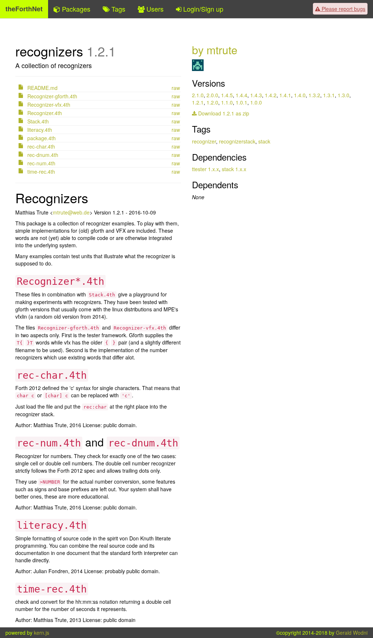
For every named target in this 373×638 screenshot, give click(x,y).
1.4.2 (270, 95)
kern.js (41, 632)
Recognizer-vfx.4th (48, 104)
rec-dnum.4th (42, 154)
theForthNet (24, 8)
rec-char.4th (41, 146)
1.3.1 (329, 95)
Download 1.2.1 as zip (223, 113)
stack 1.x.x (234, 169)
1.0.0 (256, 102)
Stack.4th (38, 121)
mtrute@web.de (71, 212)
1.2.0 (212, 102)
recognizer (204, 141)
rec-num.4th (41, 163)
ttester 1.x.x (205, 169)
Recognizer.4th (44, 113)
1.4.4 (241, 95)
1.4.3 (256, 95)
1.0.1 (241, 102)
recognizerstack (237, 141)
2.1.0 (198, 95)
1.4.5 (227, 95)
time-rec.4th (41, 171)
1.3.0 (343, 95)
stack (264, 141)
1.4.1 (285, 95)
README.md (42, 87)
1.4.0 (300, 95)
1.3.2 (314, 95)
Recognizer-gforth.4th (52, 96)
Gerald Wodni (352, 632)
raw (176, 87)
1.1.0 (227, 102)
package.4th (41, 138)
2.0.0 (212, 95)
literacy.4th (39, 129)
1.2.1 (198, 102)
